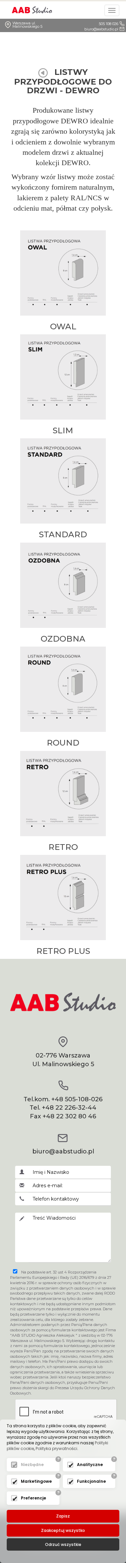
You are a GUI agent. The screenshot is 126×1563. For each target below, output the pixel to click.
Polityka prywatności (56, 1448)
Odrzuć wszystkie (63, 1544)
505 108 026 (108, 23)
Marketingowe (36, 1481)
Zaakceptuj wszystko (63, 1530)
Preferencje (33, 1498)
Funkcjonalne (91, 1481)
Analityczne (90, 1464)
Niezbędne (32, 1464)
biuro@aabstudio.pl (101, 29)
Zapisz (63, 1516)
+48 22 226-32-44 (69, 1107)
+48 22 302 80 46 (69, 1116)
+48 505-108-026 (76, 1099)
